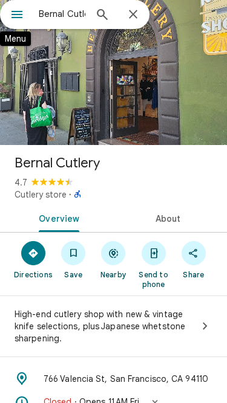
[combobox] (62, 14)
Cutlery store (41, 194)
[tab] (56, 217)
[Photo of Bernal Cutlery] (113, 72)
